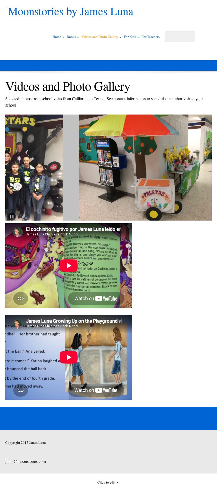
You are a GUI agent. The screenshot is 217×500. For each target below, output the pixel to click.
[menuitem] (57, 37)
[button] (47, 169)
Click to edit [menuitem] (106, 482)
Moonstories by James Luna (70, 10)
